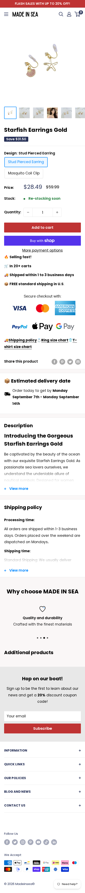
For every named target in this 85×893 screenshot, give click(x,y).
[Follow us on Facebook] (7, 842)
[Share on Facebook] (54, 361)
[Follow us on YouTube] (38, 842)
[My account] (69, 14)
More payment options (42, 250)
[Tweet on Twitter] (70, 361)
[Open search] (61, 14)
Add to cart (42, 227)
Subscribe (42, 728)
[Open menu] (6, 14)
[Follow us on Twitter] (15, 842)
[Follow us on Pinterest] (30, 842)
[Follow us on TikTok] (46, 842)
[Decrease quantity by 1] (28, 212)
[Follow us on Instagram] (23, 842)
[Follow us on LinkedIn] (54, 842)
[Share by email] (78, 361)
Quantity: (12, 212)
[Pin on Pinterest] (62, 361)
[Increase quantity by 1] (57, 212)
